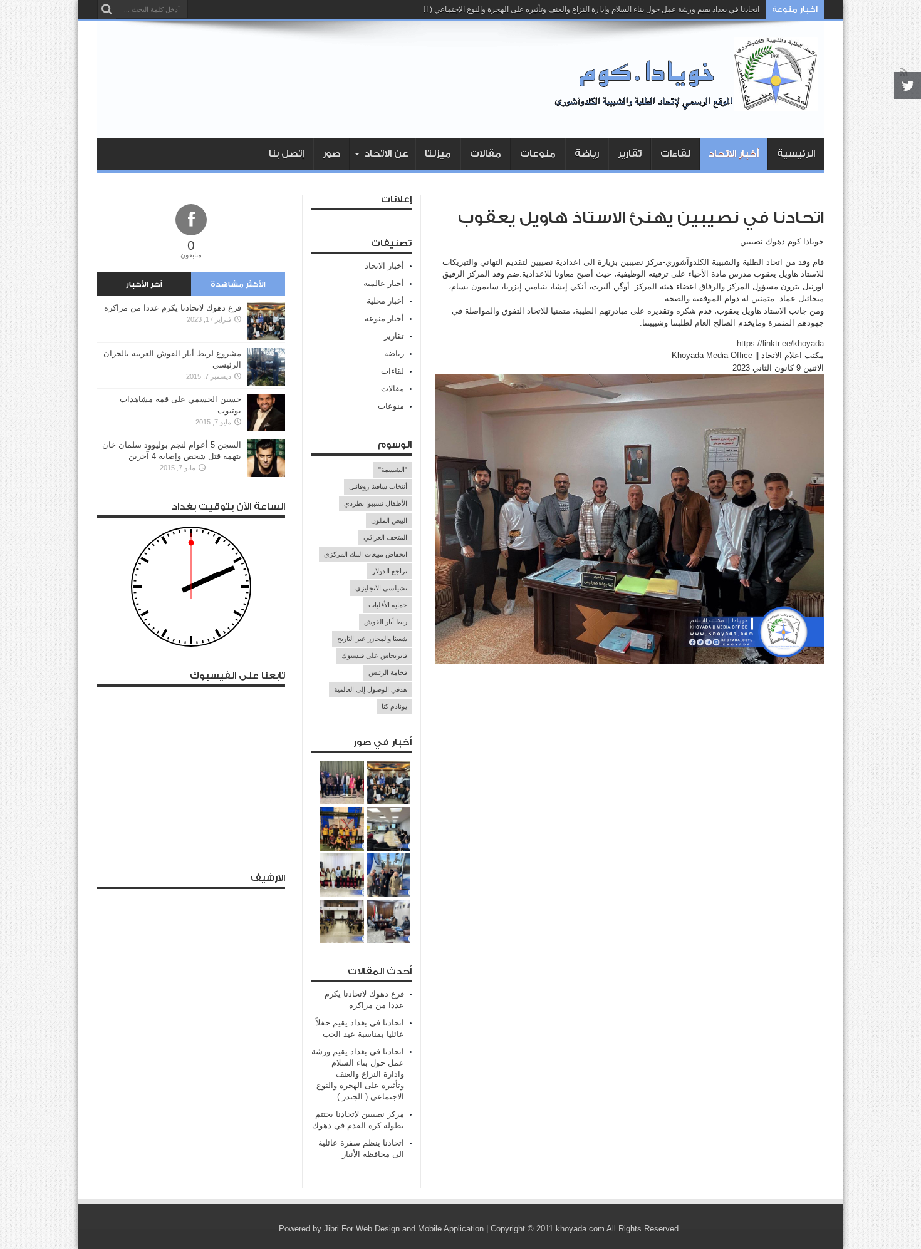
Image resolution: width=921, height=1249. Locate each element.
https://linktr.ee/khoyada (780, 343)
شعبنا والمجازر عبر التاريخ (372, 638)
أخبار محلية (385, 301)
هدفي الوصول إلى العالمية (370, 689)
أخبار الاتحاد (734, 153)
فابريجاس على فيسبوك (374, 655)
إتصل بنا (286, 153)
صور (331, 153)
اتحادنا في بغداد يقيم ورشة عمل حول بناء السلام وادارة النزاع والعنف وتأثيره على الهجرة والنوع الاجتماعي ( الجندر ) (581, 9)
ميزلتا (438, 153)
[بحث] (106, 9)
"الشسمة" (392, 469)
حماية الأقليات (387, 605)
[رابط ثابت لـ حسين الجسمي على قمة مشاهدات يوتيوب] (266, 428)
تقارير (630, 153)
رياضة (587, 153)
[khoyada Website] (689, 107)
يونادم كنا (394, 706)
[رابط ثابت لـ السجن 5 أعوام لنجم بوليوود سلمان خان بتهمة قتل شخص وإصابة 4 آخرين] (266, 474)
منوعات (538, 153)
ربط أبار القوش (385, 621)
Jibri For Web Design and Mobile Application (404, 1228)
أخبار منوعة (384, 318)
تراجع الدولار (389, 571)
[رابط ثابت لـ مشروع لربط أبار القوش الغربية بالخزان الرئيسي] (266, 383)
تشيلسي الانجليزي (381, 588)
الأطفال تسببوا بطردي (375, 503)
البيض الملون (389, 520)
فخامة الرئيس (387, 672)
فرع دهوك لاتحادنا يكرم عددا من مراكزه (172, 307)
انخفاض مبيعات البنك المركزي (365, 554)
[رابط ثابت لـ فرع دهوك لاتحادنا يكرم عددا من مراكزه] (266, 337)
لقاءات (675, 153)
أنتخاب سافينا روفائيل (378, 486)
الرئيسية (796, 153)
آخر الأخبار (144, 284)
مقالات (485, 153)
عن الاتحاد (386, 153)
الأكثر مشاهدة (238, 284)
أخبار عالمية (383, 283)
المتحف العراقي (385, 537)
